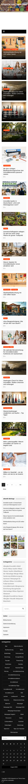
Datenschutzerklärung (9, 623)
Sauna (20, 718)
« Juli (3, 772)
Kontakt (5, 631)
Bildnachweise (7, 620)
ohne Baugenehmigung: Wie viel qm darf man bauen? (13, 528)
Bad (6, 646)
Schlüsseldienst (9, 721)
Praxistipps (14, 49)
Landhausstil (14, 696)
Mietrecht (7, 703)
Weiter (4, 489)
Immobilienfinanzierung (14, 675)
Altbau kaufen (12, 569)
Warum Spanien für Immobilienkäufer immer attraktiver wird (11, 264)
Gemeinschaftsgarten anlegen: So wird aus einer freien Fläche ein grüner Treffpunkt (14, 233)
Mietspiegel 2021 (8, 707)
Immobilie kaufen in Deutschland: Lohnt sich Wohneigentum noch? (11, 203)
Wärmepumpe (14, 732)
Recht (5, 318)
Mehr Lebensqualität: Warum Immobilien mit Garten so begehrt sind (13, 135)
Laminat (6, 696)
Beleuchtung (7, 49)
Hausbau (20, 664)
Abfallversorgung (16, 576)
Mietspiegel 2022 (20, 707)
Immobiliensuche (9, 692)
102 (20, 484)
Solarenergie (20, 725)
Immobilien (6, 89)
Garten (5, 228)
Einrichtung (7, 657)
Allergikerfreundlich (9, 566)
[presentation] (19, 38)
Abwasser (6, 593)
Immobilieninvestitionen (14, 678)
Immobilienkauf (14, 682)
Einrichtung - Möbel (8, 68)
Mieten (22, 696)
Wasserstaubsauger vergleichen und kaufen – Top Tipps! (13, 114)
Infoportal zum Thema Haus (14, 4)
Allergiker (6, 598)
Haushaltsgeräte (7, 109)
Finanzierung (7, 165)
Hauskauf (7, 667)
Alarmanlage (7, 591)
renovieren (8, 718)
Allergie (16, 574)
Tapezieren (6, 728)
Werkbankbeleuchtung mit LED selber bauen (13, 522)
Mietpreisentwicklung (18, 700)
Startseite (5, 634)
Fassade (7, 660)
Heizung (6, 671)
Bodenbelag (7, 653)
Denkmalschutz (20, 653)
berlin (21, 649)
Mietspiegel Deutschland (14, 710)
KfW (22, 692)
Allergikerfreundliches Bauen (13, 596)
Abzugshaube (16, 589)
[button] (3, 781)
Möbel (22, 714)
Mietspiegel (20, 703)
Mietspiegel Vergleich (9, 714)
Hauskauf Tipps (19, 667)
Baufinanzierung (9, 649)
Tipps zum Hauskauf (19, 728)
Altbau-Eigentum (18, 591)
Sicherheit (20, 721)
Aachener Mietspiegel (10, 579)
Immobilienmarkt (20, 689)
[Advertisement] (14, 22)
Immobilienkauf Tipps (14, 685)
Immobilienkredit (8, 689)
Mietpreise (6, 700)
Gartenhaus (8, 664)
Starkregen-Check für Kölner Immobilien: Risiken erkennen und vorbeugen (13, 93)
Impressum (6, 627)
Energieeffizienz (19, 657)
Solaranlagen (8, 725)
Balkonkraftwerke (18, 646)
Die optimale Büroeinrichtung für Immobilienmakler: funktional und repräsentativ (13, 73)
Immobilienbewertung (18, 671)
